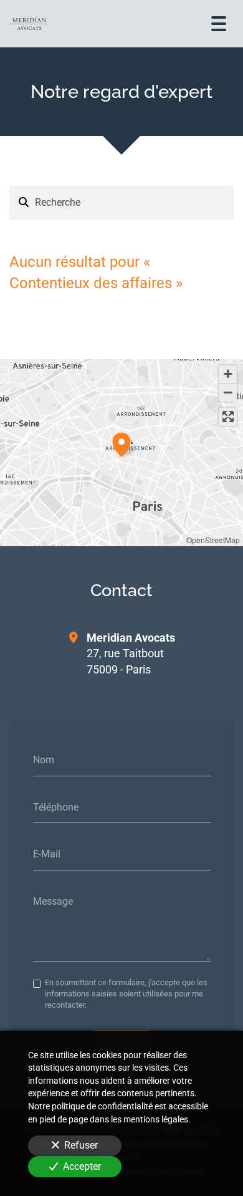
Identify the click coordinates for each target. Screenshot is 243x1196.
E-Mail (46, 854)
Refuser (81, 1145)
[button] (121, 443)
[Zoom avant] (228, 374)
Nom (43, 760)
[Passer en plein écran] (228, 417)
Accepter (82, 1166)
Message (53, 901)
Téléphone (56, 807)
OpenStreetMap (213, 539)
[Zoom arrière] (228, 392)
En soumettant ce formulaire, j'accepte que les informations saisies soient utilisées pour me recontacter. (126, 994)
